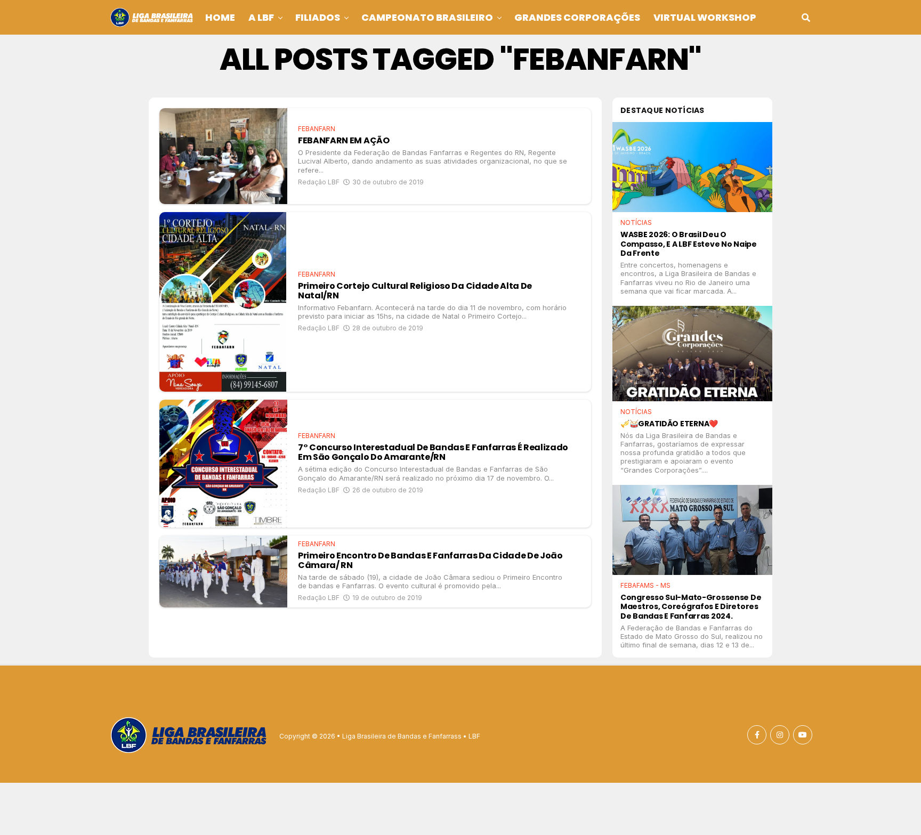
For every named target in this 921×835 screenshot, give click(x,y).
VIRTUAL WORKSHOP (704, 17)
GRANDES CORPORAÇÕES (577, 17)
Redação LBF (319, 182)
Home (220, 17)
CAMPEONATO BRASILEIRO (427, 17)
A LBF (261, 17)
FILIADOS (317, 17)
